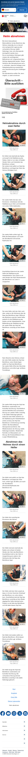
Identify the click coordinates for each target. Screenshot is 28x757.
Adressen (4, 750)
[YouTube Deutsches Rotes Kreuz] (8, 713)
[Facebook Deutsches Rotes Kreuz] (2, 713)
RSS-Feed (11, 752)
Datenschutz (21, 750)
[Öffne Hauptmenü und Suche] (25, 16)
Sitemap (15, 750)
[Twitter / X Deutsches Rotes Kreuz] (19, 713)
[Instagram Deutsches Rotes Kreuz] (14, 713)
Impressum (5, 752)
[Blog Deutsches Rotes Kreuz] (25, 713)
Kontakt (10, 750)
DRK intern (17, 752)
